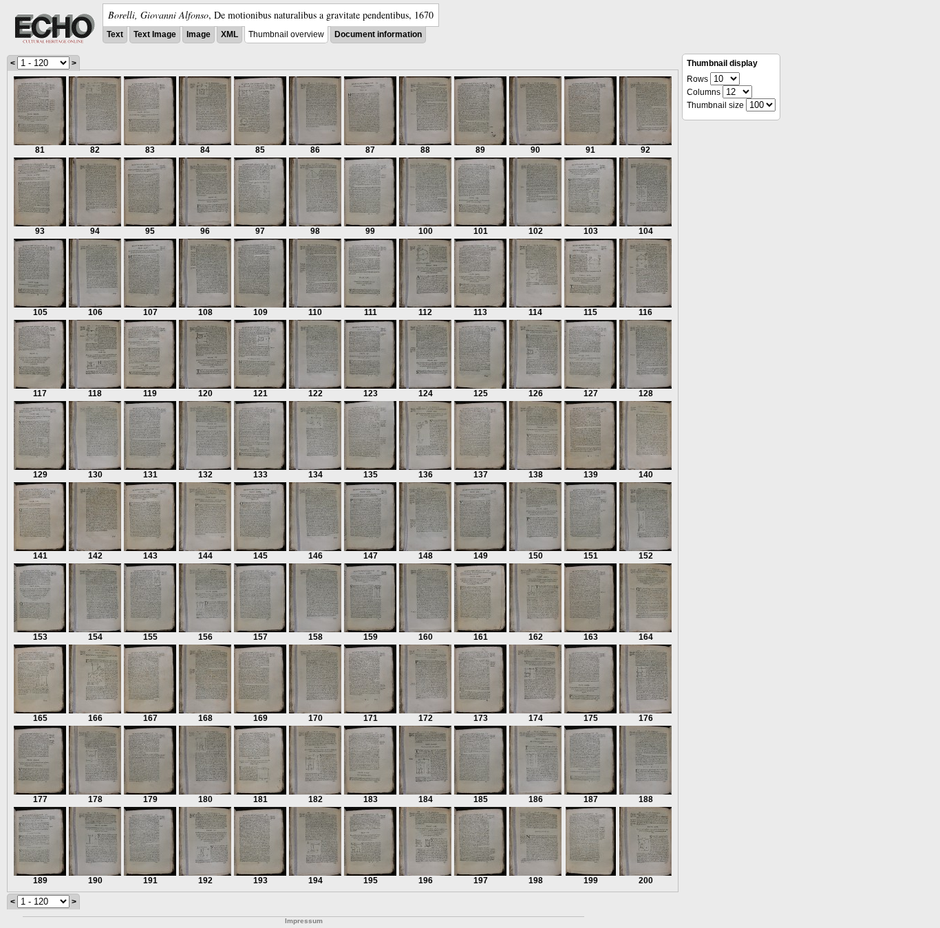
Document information (378, 34)
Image (198, 34)
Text (115, 34)
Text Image (154, 34)
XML (229, 34)
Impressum (304, 921)
